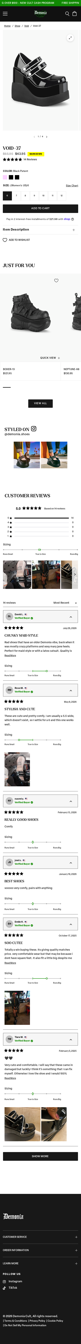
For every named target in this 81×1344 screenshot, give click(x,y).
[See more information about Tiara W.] (70, 1040)
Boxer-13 (9, 369)
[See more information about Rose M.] (70, 690)
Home (7, 26)
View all (40, 403)
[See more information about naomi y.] (70, 801)
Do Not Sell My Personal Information (25, 1325)
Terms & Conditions (15, 1321)
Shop (17, 26)
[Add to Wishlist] (56, 280)
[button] (20, 160)
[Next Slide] (75, 575)
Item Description (16, 229)
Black (5, 177)
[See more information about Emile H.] (70, 924)
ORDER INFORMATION (16, 1250)
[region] (40, 575)
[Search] (68, 13)
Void (26, 26)
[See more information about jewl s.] (70, 863)
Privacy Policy (37, 1321)
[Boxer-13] (30, 317)
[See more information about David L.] (70, 617)
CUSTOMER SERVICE (15, 1237)
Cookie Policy (55, 1321)
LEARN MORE (10, 1263)
